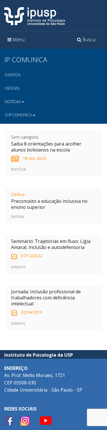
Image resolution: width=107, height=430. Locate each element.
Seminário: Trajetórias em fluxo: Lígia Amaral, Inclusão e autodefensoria (50, 244)
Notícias (13, 101)
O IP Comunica (18, 115)
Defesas (12, 88)
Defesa (18, 194)
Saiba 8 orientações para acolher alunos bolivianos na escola (46, 147)
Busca (87, 41)
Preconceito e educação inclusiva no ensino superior (49, 204)
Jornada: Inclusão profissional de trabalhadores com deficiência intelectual (46, 297)
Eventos (12, 74)
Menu (17, 41)
